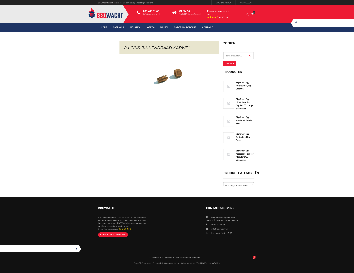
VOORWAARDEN (223, 3)
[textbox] (238, 185)
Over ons (118, 27)
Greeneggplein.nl (171, 263)
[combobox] (238, 184)
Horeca (150, 27)
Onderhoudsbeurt (185, 27)
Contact (207, 27)
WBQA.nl (216, 263)
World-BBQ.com (203, 263)
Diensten (134, 27)
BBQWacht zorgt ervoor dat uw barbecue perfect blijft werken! (125, 3)
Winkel (164, 27)
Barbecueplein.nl (188, 263)
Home (104, 27)
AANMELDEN (246, 3)
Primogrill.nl (158, 263)
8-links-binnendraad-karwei (156, 48)
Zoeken (230, 63)
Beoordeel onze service (108, 229)
